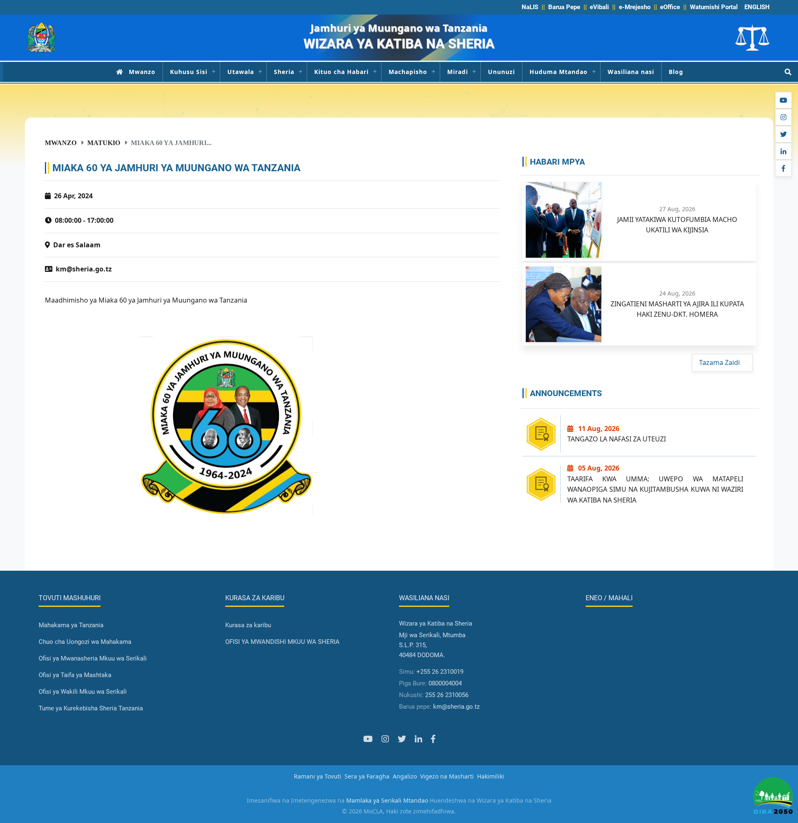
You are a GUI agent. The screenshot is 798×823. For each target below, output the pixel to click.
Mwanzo (142, 72)
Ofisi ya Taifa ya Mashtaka (75, 675)
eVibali (599, 7)
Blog (676, 72)
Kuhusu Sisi (188, 72)
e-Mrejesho (634, 7)
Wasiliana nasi (631, 72)
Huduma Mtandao (559, 72)
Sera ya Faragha (367, 776)
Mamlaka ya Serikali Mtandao (387, 800)
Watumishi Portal (714, 7)
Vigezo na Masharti (447, 776)
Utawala (240, 72)
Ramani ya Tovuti (317, 776)
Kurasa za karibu (248, 625)
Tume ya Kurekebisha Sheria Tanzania (91, 708)
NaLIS (530, 7)
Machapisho (408, 72)
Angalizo (405, 776)
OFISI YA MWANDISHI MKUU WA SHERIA (282, 642)
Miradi (457, 72)
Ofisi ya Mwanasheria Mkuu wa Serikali (93, 658)
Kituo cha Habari (341, 72)
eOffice (670, 7)
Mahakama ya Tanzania (71, 625)
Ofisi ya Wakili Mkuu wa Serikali (83, 691)
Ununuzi (501, 72)
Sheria (284, 72)
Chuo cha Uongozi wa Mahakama (85, 642)
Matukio (103, 142)
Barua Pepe (564, 7)
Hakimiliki (490, 776)
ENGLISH (757, 7)
